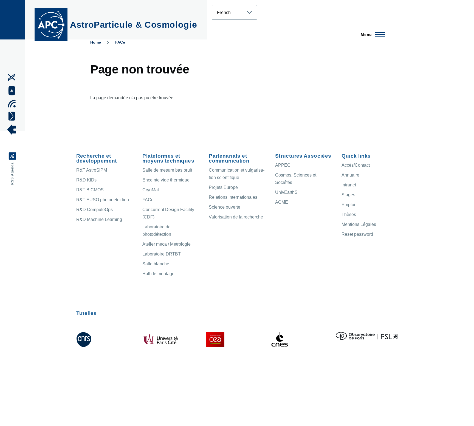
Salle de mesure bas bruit (167, 170)
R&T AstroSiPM (91, 170)
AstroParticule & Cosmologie (133, 25)
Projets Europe (223, 187)
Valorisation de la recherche (236, 217)
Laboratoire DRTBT (161, 254)
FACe (120, 42)
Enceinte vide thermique (166, 180)
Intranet (349, 185)
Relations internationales (233, 197)
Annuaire (350, 175)
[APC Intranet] (13, 130)
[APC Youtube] (13, 91)
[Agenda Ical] (13, 103)
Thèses (349, 214)
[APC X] (13, 77)
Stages (348, 194)
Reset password (357, 234)
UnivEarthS (286, 192)
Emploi (348, 204)
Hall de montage (158, 273)
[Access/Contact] (13, 116)
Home (95, 42)
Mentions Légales (359, 224)
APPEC (282, 165)
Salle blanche (155, 264)
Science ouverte (224, 207)
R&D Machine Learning (99, 219)
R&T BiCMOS (90, 190)
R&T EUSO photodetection (102, 199)
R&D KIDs (86, 180)
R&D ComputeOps (94, 209)
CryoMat (150, 190)
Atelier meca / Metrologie (166, 244)
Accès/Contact (356, 165)
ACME (281, 202)
